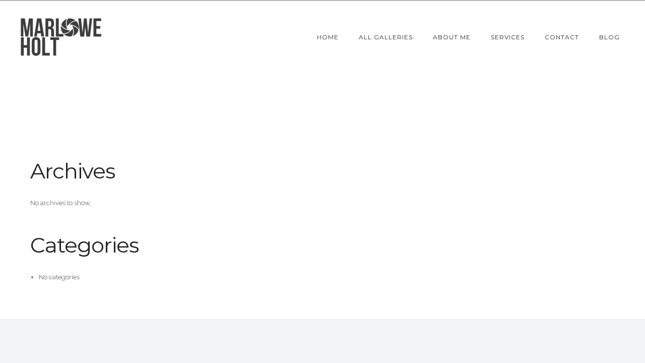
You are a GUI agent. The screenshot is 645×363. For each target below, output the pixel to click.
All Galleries (386, 37)
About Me (452, 37)
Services (508, 37)
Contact (562, 37)
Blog (609, 37)
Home (328, 37)
